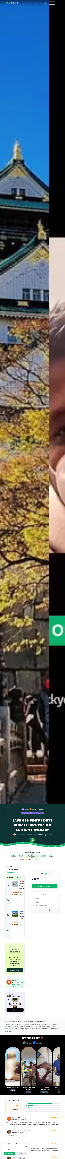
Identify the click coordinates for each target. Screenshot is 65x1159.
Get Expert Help (14, 1010)
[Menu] (58, 3)
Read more (8, 1031)
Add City (37, 899)
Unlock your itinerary (44, 886)
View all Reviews (41, 860)
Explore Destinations (24, 3)
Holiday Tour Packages (40, 3)
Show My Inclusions (15, 970)
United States (9, 1153)
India (21, 1153)
